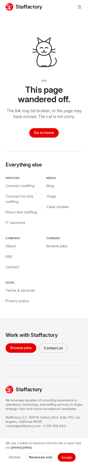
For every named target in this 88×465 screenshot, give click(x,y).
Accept (67, 457)
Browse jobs (21, 348)
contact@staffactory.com (23, 426)
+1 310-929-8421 (54, 426)
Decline (14, 457)
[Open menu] (79, 7)
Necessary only (40, 457)
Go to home (44, 132)
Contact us (53, 348)
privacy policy (21, 447)
